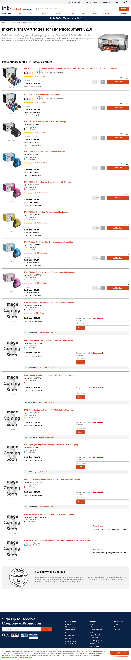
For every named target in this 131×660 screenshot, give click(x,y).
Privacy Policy (94, 637)
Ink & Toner (9, 22)
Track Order (106, 2)
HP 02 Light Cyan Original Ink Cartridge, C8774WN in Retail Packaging (51, 445)
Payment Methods (95, 635)
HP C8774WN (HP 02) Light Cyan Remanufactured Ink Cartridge (48, 242)
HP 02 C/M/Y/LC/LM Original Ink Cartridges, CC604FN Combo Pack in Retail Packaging (57, 540)
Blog (66, 632)
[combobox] (81, 9)
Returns (92, 632)
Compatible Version (48, 332)
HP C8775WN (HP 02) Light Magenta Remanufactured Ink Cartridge (49, 272)
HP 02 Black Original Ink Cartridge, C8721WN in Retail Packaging (49, 302)
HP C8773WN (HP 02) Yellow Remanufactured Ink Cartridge (46, 212)
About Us (68, 624)
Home (4, 22)
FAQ (91, 627)
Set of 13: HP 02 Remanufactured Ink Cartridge (42, 94)
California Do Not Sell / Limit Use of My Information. (17, 657)
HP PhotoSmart (20, 22)
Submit (80, 327)
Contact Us (93, 624)
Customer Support (90, 2)
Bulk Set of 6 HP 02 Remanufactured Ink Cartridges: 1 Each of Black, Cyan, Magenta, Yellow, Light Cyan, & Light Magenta (70, 68)
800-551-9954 (75, 2)
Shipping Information (96, 629)
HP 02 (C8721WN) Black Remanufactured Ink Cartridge (45, 122)
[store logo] (17, 8)
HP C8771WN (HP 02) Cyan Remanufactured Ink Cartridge (46, 152)
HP (15, 22)
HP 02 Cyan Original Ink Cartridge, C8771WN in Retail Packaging (48, 340)
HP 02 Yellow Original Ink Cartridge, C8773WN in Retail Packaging (49, 410)
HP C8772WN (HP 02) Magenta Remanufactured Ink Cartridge (47, 182)
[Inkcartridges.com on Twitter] (7, 636)
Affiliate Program (70, 629)
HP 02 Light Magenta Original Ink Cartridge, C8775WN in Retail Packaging (52, 479)
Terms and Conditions (95, 655)
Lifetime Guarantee (71, 627)
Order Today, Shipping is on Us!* (65, 18)
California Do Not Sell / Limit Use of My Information (96, 642)
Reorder (116, 627)
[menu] (65, 13)
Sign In (117, 2)
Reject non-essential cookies (120, 656)
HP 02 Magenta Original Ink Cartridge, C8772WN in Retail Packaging (50, 375)
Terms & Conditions (95, 646)
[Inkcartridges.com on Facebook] (3, 636)
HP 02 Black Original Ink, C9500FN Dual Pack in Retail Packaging (49, 514)
